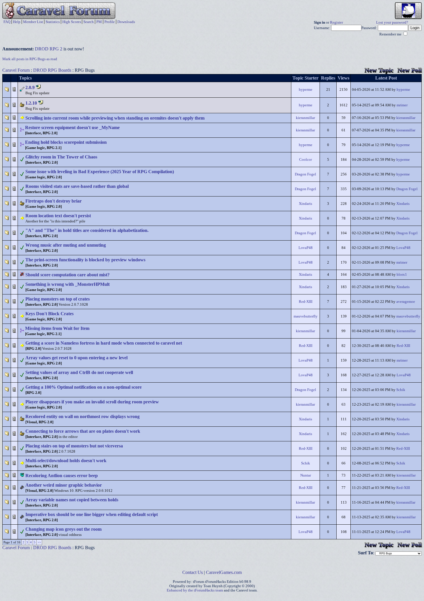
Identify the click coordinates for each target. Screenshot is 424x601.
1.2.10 (31, 103)
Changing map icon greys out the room (63, 529)
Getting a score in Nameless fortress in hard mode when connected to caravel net (103, 343)
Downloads (126, 22)
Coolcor (305, 160)
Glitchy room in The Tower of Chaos (61, 156)
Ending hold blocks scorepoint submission (66, 142)
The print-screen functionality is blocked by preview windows (85, 259)
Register (336, 22)
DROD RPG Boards (52, 70)
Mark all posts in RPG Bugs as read (29, 59)
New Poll (409, 70)
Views (343, 77)
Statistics (53, 22)
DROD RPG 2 (48, 48)
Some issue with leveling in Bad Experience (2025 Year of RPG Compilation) (99, 171)
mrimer (402, 105)
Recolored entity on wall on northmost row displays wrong (82, 416)
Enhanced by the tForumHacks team (195, 590)
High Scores (71, 22)
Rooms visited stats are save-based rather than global (77, 186)
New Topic (379, 70)
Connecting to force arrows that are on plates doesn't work (82, 431)
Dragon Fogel (305, 174)
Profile (109, 22)
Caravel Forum (16, 70)
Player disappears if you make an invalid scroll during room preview (92, 401)
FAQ (6, 22)
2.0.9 (30, 87)
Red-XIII (305, 302)
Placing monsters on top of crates (57, 298)
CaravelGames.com (224, 572)
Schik (400, 390)
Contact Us (192, 572)
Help (16, 22)
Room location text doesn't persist (58, 215)
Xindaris (305, 204)
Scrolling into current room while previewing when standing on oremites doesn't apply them (115, 118)
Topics (25, 77)
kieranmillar (305, 118)
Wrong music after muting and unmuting (65, 245)
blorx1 (402, 275)
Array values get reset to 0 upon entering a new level (76, 357)
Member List (33, 22)
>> (39, 542)
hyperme (305, 90)
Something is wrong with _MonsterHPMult (67, 284)
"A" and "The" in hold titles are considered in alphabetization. (87, 230)
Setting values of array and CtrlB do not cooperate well (79, 372)
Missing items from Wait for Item (57, 328)
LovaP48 (306, 248)
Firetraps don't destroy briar (53, 201)
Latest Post (386, 77)
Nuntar (305, 475)
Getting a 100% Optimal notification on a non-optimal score (83, 387)
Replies (328, 77)
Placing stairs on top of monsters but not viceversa (74, 445)
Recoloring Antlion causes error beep (61, 475)
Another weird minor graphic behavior (63, 485)
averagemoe (405, 302)
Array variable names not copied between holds (71, 499)
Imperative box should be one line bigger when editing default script (91, 514)
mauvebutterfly (306, 316)
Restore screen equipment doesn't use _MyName (72, 127)
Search (88, 22)
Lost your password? (392, 22)
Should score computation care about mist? (67, 274)
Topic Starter (305, 77)
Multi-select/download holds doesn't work (65, 460)
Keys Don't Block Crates (49, 313)
